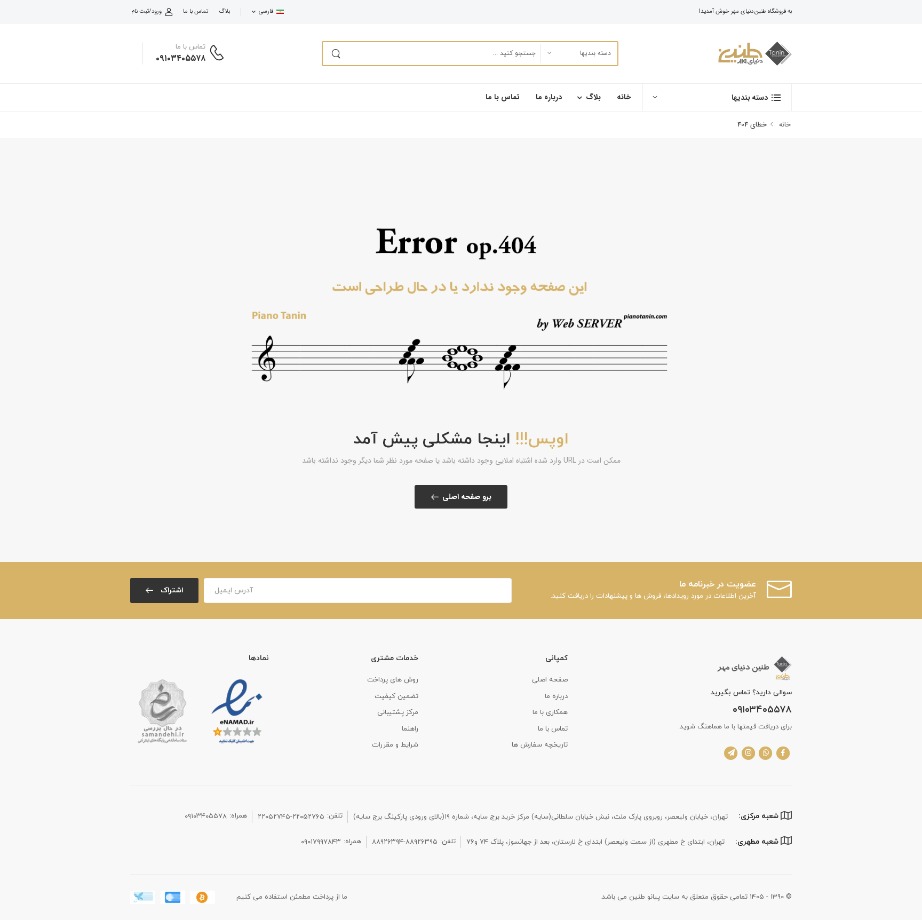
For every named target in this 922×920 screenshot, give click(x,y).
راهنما (410, 729)
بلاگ (224, 11)
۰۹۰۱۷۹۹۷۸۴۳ (321, 842)
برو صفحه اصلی (466, 497)
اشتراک (171, 590)
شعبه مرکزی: (759, 816)
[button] (717, 97)
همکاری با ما (550, 712)
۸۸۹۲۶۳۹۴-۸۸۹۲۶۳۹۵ (405, 842)
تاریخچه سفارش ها (540, 745)
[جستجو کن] (335, 53)
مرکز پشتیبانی (397, 712)
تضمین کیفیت (396, 696)
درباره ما (549, 97)
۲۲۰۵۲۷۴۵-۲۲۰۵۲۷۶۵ (291, 817)
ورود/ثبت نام (146, 11)
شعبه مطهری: (758, 842)
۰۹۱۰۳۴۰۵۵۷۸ (180, 58)
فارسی (266, 11)
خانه (624, 97)
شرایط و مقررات (395, 745)
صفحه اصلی (550, 680)
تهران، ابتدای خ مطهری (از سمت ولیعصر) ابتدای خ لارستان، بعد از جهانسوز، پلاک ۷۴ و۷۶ (595, 842)
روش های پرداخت (392, 680)
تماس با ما (195, 11)
